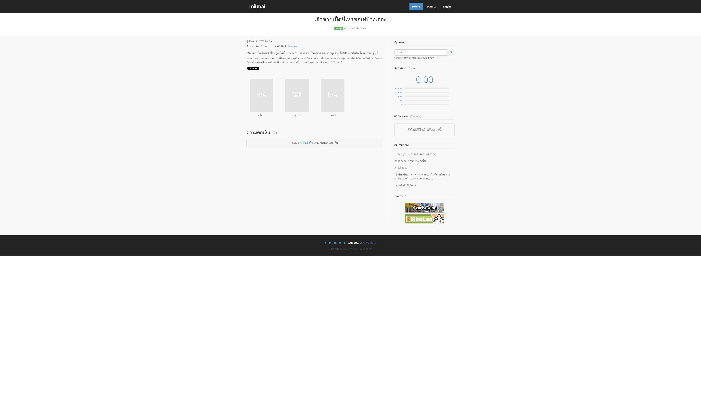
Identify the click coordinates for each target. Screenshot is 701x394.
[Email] (335, 242)
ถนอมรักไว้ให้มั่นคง (405, 185)
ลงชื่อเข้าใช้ (306, 142)
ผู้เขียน (250, 41)
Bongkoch (293, 46)
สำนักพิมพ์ (280, 46)
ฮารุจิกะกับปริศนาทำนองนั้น (410, 161)
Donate (431, 6)
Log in (447, 6)
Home (416, 6)
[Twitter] (330, 242)
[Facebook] (325, 242)
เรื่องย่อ (250, 53)
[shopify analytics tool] (354, 242)
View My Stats (368, 242)
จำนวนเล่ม (252, 46)
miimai (257, 6)
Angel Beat (400, 167)
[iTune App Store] (345, 242)
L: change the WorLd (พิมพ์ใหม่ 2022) (415, 154)
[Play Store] (340, 242)
